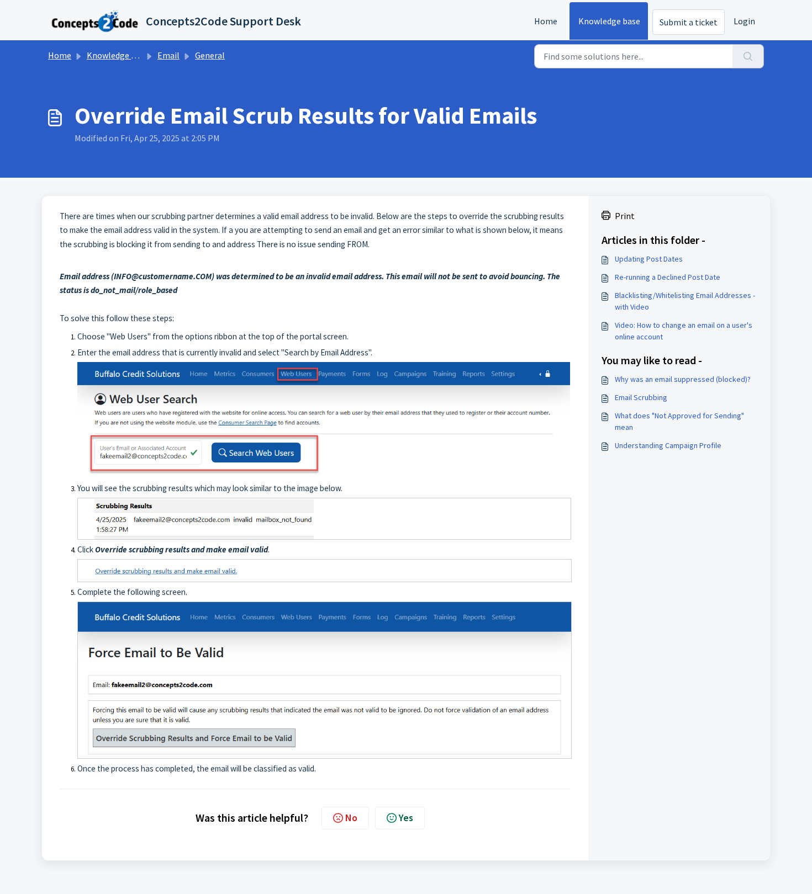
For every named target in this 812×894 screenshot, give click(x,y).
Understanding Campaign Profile (668, 445)
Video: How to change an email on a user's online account (683, 331)
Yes (406, 817)
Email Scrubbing (641, 397)
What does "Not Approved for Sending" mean (679, 421)
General (210, 55)
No (351, 817)
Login (744, 20)
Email (168, 55)
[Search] (748, 56)
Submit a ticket (689, 22)
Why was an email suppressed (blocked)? (683, 379)
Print (625, 215)
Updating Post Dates (649, 259)
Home (545, 20)
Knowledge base (609, 20)
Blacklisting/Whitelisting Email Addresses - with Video (685, 301)
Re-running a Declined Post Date (667, 277)
